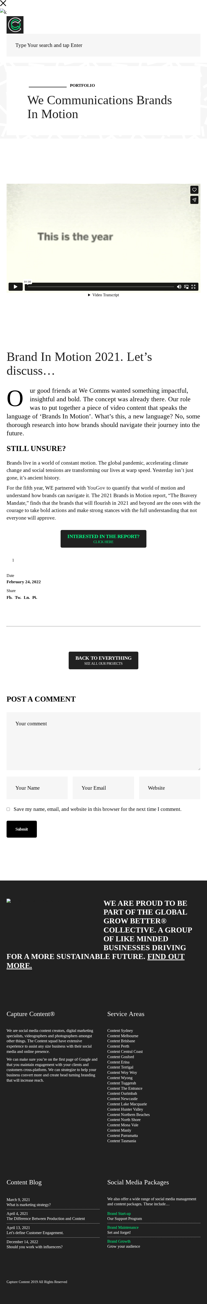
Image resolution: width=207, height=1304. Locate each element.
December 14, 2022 (22, 1242)
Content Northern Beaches (128, 1114)
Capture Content (18, 1282)
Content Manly (119, 1130)
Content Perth (118, 1046)
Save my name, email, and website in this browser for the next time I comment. (98, 809)
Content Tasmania (121, 1141)
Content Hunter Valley (125, 1109)
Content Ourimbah (122, 1093)
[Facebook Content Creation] (8, 660)
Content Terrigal (120, 1067)
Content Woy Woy (122, 1072)
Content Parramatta (122, 1135)
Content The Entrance (124, 1088)
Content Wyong (120, 1078)
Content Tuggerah (121, 1083)
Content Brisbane (121, 1041)
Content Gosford (120, 1057)
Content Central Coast (125, 1051)
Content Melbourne (122, 1036)
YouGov (96, 488)
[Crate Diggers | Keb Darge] (199, 660)
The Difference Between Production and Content (46, 1218)
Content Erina (118, 1062)
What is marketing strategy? (29, 1205)
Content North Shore (124, 1119)
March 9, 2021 (18, 1199)
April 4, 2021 (17, 1213)
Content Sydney (120, 1030)
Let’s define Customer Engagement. (35, 1233)
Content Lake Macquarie (127, 1104)
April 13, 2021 (18, 1228)
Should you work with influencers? (35, 1247)
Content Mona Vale (122, 1125)
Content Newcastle (122, 1099)
